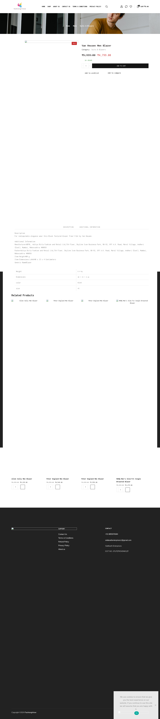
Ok (137, 713)
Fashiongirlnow (30, 712)
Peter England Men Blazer (58, 479)
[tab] (68, 227)
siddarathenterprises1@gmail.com (118, 540)
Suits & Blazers (87, 26)
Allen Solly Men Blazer (21, 479)
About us (56, 6)
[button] (22, 487)
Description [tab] (68, 227)
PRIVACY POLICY (95, 6)
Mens (75, 26)
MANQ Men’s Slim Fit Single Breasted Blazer (128, 480)
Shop (49, 6)
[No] (155, 705)
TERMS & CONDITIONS (80, 6)
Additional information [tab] (89, 227)
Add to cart (121, 66)
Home (43, 6)
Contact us (66, 6)
